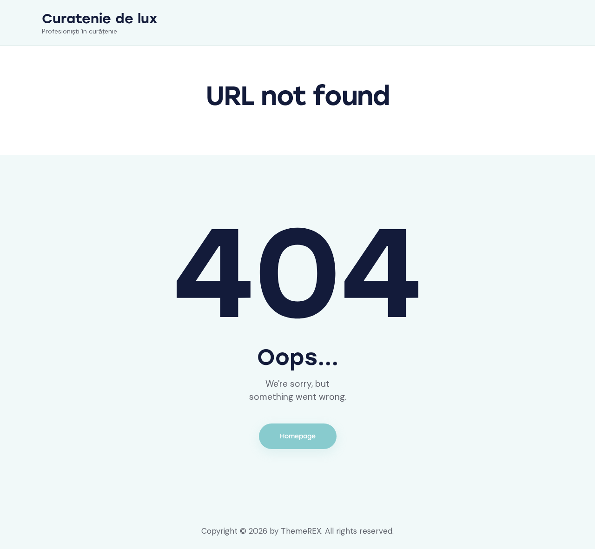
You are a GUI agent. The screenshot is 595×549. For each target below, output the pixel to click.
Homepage (298, 436)
